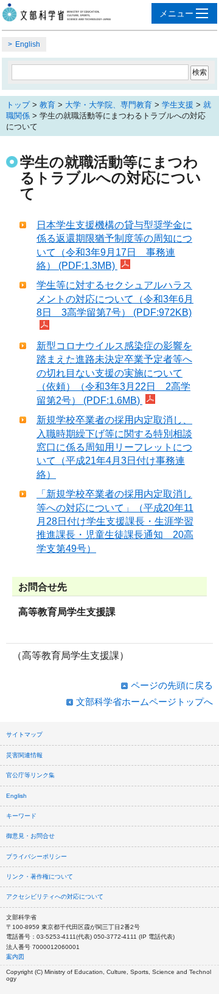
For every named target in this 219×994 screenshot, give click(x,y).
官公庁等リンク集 (30, 775)
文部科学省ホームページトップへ (144, 701)
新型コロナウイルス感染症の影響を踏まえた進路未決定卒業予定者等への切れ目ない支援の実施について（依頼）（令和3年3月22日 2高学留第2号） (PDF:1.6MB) (114, 373)
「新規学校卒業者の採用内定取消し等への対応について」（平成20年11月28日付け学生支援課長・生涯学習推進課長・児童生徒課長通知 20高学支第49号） (114, 521)
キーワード (21, 815)
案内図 (15, 956)
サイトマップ (24, 734)
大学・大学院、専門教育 (108, 104)
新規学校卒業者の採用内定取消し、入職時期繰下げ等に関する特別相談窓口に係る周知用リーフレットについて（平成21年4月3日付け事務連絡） (114, 447)
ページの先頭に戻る (172, 685)
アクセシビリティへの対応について (54, 896)
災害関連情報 (24, 755)
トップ (18, 104)
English (27, 44)
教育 (47, 104)
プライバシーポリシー (36, 856)
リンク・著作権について (39, 876)
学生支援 (177, 104)
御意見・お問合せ (30, 835)
